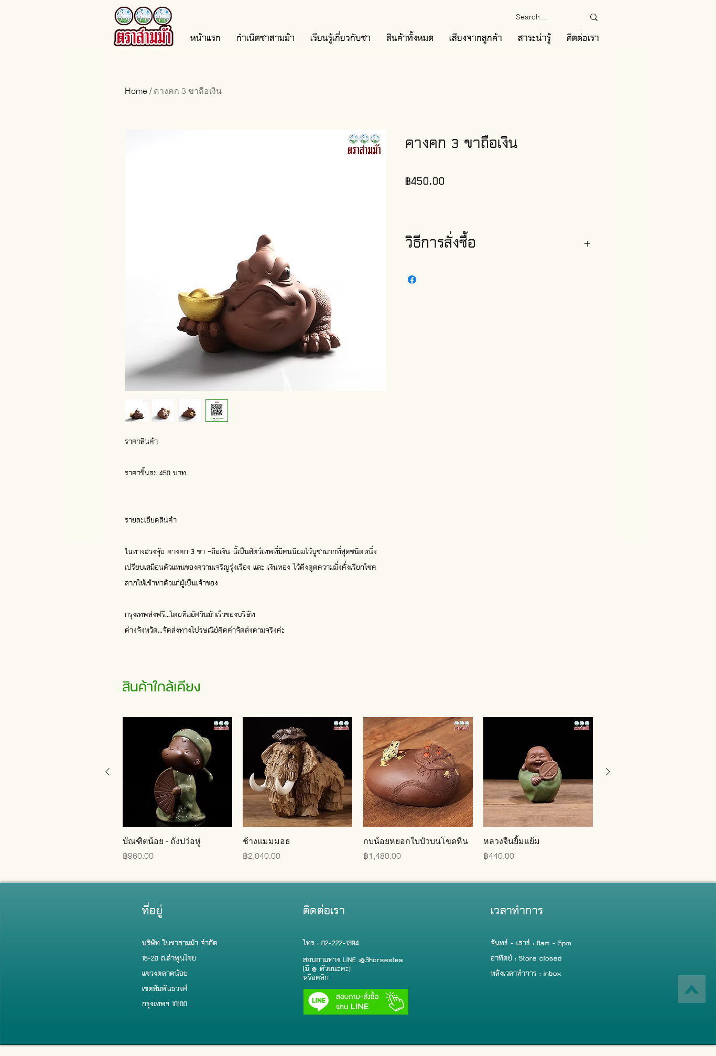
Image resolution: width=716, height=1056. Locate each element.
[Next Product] (608, 771)
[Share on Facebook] (412, 279)
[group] (357, 795)
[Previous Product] (107, 771)
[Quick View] (177, 772)
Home (136, 91)
